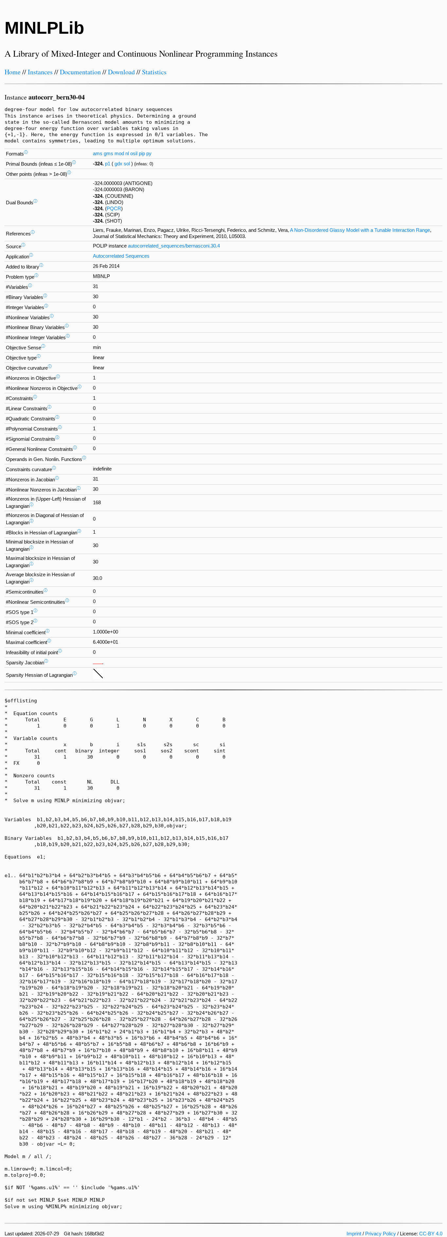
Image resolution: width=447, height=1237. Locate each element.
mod (119, 153)
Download (121, 71)
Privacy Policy (380, 1233)
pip (142, 153)
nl (127, 153)
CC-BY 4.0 (430, 1233)
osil (133, 153)
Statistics (154, 71)
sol (127, 163)
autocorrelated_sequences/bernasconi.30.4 (174, 246)
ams (97, 153)
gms (108, 153)
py (149, 153)
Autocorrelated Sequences (121, 256)
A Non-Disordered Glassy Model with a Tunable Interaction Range (360, 230)
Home (13, 71)
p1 (107, 163)
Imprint (354, 1233)
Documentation (80, 71)
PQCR (114, 208)
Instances (40, 71)
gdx (118, 163)
